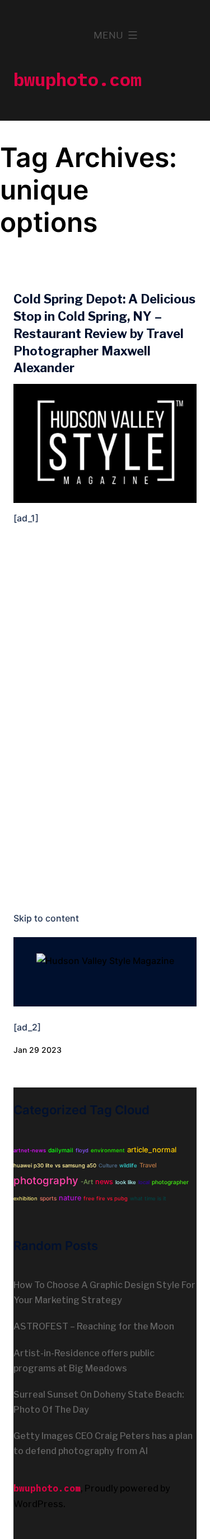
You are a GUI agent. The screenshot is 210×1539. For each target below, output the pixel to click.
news (104, 1181)
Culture (108, 1165)
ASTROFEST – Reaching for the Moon (93, 1326)
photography (45, 1180)
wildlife (128, 1165)
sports (48, 1198)
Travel (148, 1165)
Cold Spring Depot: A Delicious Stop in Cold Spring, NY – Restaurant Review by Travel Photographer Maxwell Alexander (104, 333)
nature (70, 1198)
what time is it (148, 1198)
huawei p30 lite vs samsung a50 (54, 1165)
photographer (170, 1182)
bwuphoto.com (77, 79)
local (144, 1182)
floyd (82, 1150)
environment (108, 1150)
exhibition (25, 1198)
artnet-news (29, 1150)
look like (125, 1182)
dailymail (60, 1150)
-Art (87, 1182)
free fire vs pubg (105, 1198)
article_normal (151, 1149)
